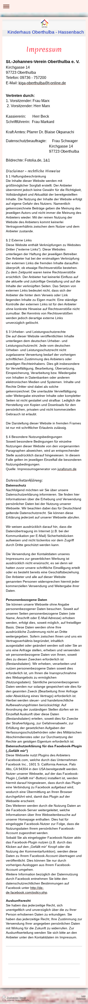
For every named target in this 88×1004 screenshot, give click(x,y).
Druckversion (12, 998)
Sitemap (22, 998)
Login (83, 996)
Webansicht (81, 998)
